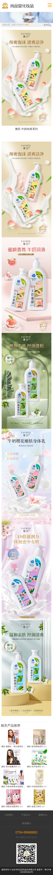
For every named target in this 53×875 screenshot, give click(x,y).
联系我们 (26, 823)
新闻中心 (43, 815)
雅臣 (27, 25)
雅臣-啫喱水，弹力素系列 (12, 746)
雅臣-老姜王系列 (34, 806)
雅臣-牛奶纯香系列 (35, 786)
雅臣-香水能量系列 (9, 766)
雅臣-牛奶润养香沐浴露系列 (13, 786)
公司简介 (9, 815)
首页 (14, 25)
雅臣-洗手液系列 (34, 766)
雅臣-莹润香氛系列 (35, 746)
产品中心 (20, 25)
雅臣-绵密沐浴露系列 (10, 806)
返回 (45, 25)
